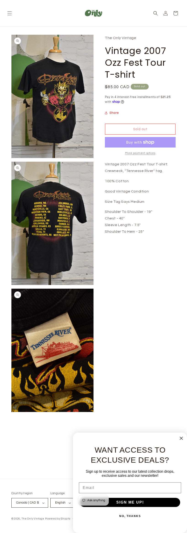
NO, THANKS (130, 516)
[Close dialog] (181, 438)
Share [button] (114, 112)
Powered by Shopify (58, 518)
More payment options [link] (140, 153)
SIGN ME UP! (130, 502)
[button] (10, 13)
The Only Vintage (32, 518)
